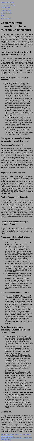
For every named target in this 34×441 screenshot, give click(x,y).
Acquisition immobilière (8, 5)
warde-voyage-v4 (6, 18)
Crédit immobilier (6, 10)
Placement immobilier (7, 2)
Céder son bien (5, 7)
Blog (2, 15)
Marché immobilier (6, 13)
